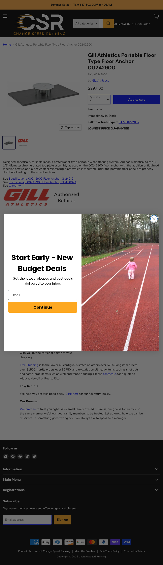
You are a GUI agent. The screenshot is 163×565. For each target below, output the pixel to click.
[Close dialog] (153, 218)
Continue (42, 307)
